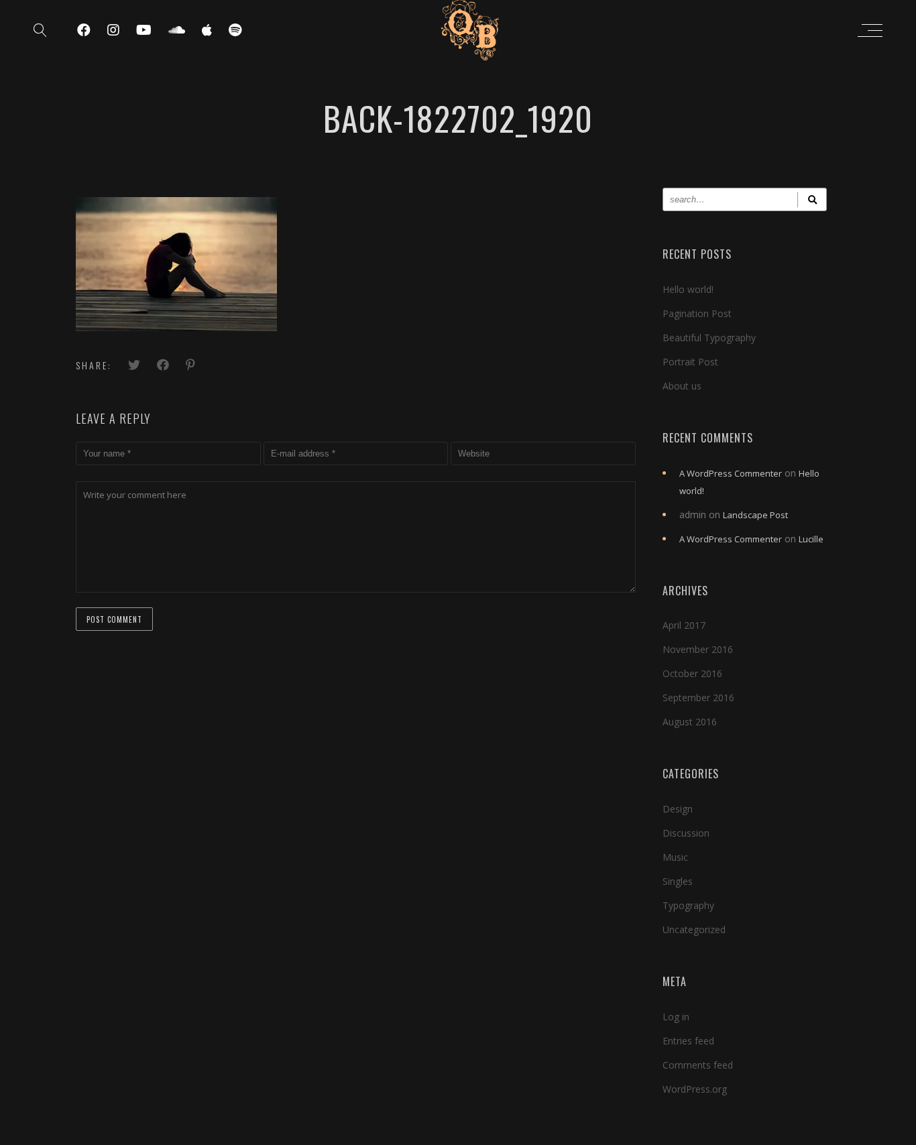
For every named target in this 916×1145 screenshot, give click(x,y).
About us (682, 385)
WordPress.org (695, 1089)
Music (675, 857)
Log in (676, 1016)
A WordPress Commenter (730, 473)
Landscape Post (755, 515)
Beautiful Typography (709, 337)
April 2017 (684, 625)
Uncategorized (694, 929)
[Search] (812, 199)
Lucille (811, 539)
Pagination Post (697, 313)
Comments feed (698, 1065)
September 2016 (698, 697)
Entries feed (688, 1040)
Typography (688, 905)
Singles (678, 881)
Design (678, 808)
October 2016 (692, 673)
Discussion (686, 833)
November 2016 (698, 649)
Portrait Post (690, 361)
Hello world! (688, 289)
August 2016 (690, 721)
